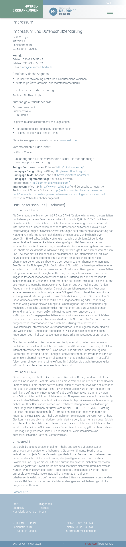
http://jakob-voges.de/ (70, 167)
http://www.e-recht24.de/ (55, 186)
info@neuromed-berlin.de (37, 67)
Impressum (91, 543)
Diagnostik (45, 504)
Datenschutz (20, 492)
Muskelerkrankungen (25, 511)
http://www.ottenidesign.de (71, 171)
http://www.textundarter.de (73, 175)
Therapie (44, 507)
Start (15, 504)
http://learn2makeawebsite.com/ (50, 182)
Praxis (43, 511)
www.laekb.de (68, 140)
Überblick (18, 507)
